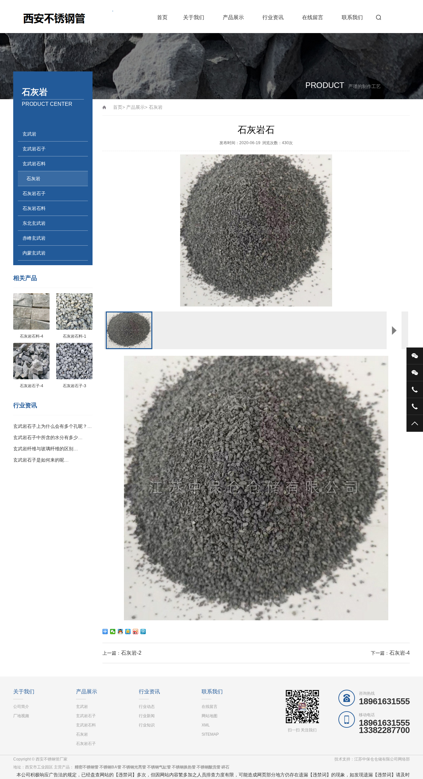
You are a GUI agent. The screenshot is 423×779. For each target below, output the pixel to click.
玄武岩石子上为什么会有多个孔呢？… (52, 426)
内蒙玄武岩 (34, 253)
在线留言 (312, 17)
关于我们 (193, 17)
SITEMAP (210, 734)
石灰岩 (33, 178)
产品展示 (233, 17)
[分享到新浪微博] (135, 631)
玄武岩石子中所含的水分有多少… (48, 437)
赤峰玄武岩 (34, 238)
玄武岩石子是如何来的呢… (41, 460)
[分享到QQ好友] (120, 631)
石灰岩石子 (34, 193)
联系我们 (352, 17)
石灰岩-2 (131, 653)
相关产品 (25, 278)
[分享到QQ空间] (128, 631)
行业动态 (147, 706)
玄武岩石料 (34, 163)
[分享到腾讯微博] (143, 631)
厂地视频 (21, 716)
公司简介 (21, 706)
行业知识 (147, 725)
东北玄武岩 (34, 223)
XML (206, 725)
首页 (162, 17)
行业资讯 (273, 17)
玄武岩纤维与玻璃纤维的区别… (45, 448)
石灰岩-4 (399, 653)
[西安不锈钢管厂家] (63, 16)
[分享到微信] (113, 631)
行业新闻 (147, 716)
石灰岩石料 (34, 208)
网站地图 (209, 716)
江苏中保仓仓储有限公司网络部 (382, 759)
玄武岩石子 (34, 148)
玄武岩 (29, 134)
